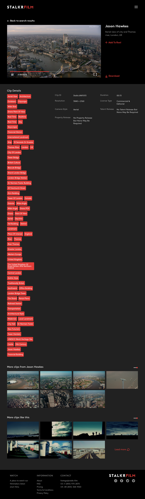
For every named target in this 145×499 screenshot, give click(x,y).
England (28, 234)
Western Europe (14, 254)
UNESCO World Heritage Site (20, 339)
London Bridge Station (17, 178)
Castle (10, 344)
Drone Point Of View (16, 112)
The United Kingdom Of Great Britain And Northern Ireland (19, 266)
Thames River (13, 147)
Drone (10, 213)
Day (20, 122)
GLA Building (13, 193)
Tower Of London (15, 198)
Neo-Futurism (14, 329)
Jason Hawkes (14, 349)
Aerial (10, 219)
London (25, 147)
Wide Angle (13, 208)
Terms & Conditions (45, 490)
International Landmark (18, 137)
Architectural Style (16, 314)
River (10, 239)
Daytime (19, 219)
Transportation (14, 309)
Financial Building (15, 354)
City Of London (14, 152)
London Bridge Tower (17, 293)
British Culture (14, 163)
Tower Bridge (13, 157)
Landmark (12, 229)
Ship (9, 142)
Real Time (12, 117)
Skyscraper (12, 127)
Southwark (12, 288)
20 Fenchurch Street (16, 188)
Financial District (15, 132)
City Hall (11, 324)
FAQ (38, 484)
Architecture (25, 96)
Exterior (11, 203)
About (39, 481)
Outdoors (12, 101)
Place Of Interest (15, 234)
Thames (17, 239)
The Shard (12, 298)
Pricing (40, 487)
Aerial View (12, 96)
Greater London (14, 249)
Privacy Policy (42, 493)
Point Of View (21, 213)
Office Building (25, 288)
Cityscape (22, 101)
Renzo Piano (24, 298)
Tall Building (13, 224)
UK (31, 147)
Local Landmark (26, 319)
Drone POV (24, 208)
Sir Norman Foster (25, 324)
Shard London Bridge (17, 173)
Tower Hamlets (14, 334)
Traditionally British (16, 283)
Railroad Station (15, 303)
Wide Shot (12, 107)
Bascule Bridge (14, 168)
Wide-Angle (22, 203)
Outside (28, 198)
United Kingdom (15, 259)
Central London (14, 273)
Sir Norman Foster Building (19, 183)
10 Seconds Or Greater (23, 142)
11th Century (21, 344)
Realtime (22, 117)
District (24, 224)
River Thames (13, 244)
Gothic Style (13, 278)
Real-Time (12, 122)
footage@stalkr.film (69, 481)
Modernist (12, 319)
